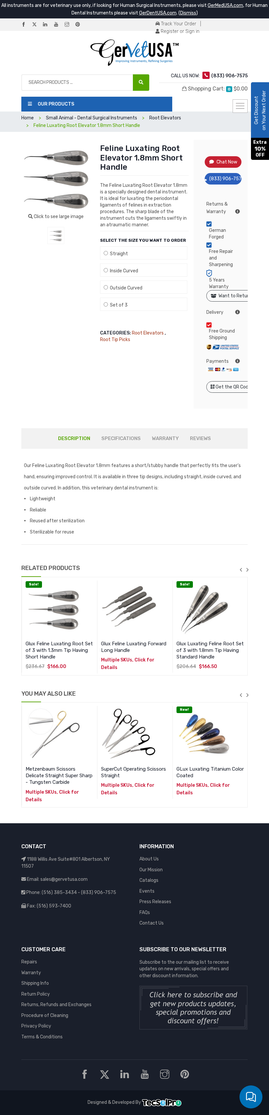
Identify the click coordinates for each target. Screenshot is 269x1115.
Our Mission (151, 870)
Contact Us (151, 923)
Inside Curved (123, 271)
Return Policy (35, 994)
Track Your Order (178, 24)
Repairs (29, 962)
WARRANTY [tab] (165, 438)
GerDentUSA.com (157, 13)
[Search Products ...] (141, 82)
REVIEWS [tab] (200, 438)
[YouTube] (59, 25)
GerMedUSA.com (225, 5)
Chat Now (227, 162)
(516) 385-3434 (59, 892)
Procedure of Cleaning (44, 1015)
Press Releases (155, 901)
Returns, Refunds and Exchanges (56, 1004)
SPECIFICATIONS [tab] (121, 438)
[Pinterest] (80, 25)
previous (241, 570)
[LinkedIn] (48, 25)
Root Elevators (148, 333)
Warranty (31, 973)
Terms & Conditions (42, 1037)
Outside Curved (125, 288)
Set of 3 (118, 305)
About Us (149, 859)
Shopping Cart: (217, 89)
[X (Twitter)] (37, 25)
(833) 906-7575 (225, 179)
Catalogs (148, 880)
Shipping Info (35, 983)
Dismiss (188, 13)
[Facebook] (26, 25)
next (247, 570)
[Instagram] (69, 25)
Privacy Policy (36, 1026)
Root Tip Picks (115, 339)
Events (147, 891)
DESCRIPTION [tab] (74, 438)
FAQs (144, 912)
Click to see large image (58, 216)
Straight (118, 254)
